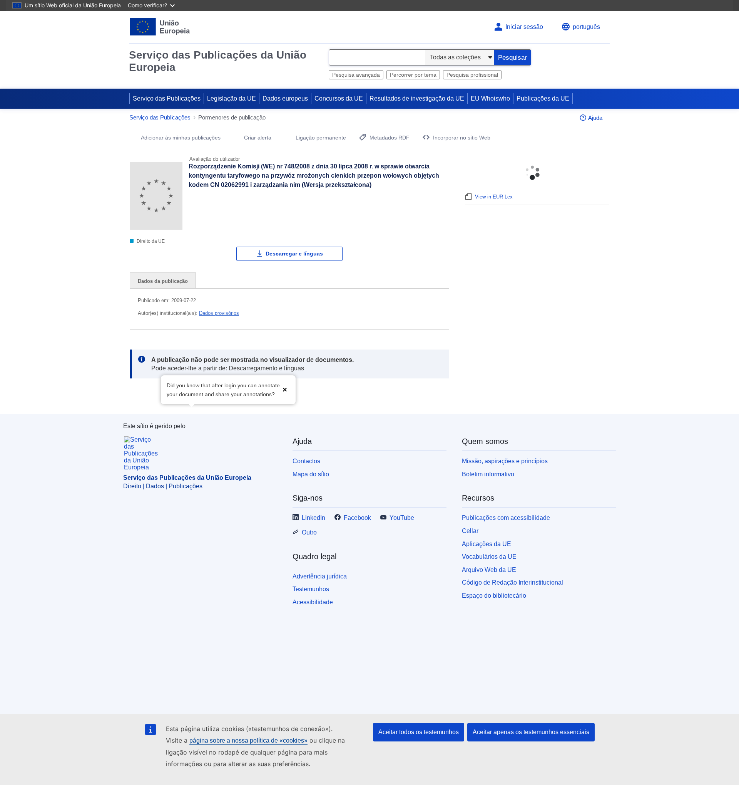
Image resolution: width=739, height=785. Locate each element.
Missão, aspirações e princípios (505, 461)
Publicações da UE (543, 98)
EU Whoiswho (490, 98)
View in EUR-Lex (494, 197)
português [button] (586, 27)
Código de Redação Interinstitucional (512, 582)
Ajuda (595, 117)
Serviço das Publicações (167, 98)
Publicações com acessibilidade (506, 517)
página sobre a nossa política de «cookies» (248, 740)
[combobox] (377, 57)
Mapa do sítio (311, 474)
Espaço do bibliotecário (494, 595)
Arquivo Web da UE (489, 569)
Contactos (306, 461)
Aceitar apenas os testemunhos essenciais (531, 732)
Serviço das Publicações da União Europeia (217, 61)
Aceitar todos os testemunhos (418, 732)
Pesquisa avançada (356, 75)
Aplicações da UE (486, 544)
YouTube (402, 517)
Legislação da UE (231, 98)
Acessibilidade (313, 602)
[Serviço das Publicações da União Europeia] (160, 26)
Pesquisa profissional (472, 75)
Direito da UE (150, 241)
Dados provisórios (219, 313)
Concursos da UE (338, 98)
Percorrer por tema (413, 75)
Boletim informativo (488, 474)
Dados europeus (285, 98)
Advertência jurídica (320, 576)
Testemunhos (311, 589)
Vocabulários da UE (489, 556)
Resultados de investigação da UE (417, 98)
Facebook (357, 517)
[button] (285, 389)
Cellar (470, 531)
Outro (309, 532)
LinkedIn (313, 517)
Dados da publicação (163, 281)
